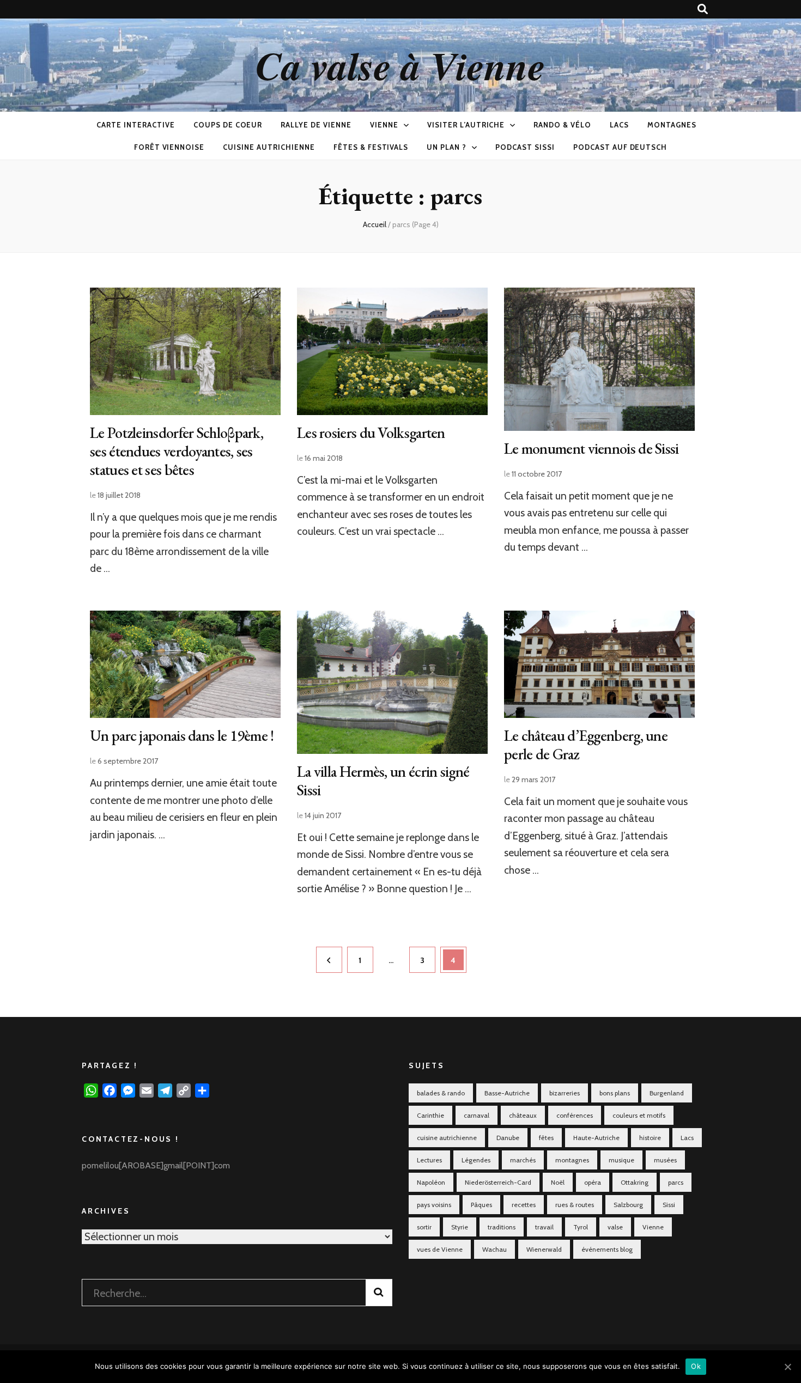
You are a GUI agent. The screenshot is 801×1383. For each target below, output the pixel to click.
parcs (675, 1182)
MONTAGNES (671, 124)
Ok (696, 1366)
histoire (650, 1138)
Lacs (687, 1138)
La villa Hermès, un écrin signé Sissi (383, 780)
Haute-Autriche (596, 1138)
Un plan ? (446, 147)
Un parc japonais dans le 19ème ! (182, 735)
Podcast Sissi (525, 147)
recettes (524, 1205)
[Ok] (787, 1366)
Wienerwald (544, 1249)
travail (544, 1227)
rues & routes (574, 1205)
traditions (501, 1227)
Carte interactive (135, 124)
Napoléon (431, 1182)
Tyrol (580, 1227)
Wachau (494, 1249)
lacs (619, 124)
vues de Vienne (440, 1249)
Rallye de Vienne (316, 124)
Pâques (481, 1205)
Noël (558, 1182)
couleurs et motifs (638, 1115)
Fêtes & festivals (371, 147)
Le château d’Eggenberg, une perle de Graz (586, 745)
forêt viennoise (169, 147)
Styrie (459, 1227)
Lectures (429, 1160)
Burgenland (667, 1093)
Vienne (384, 124)
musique (621, 1160)
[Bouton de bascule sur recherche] (702, 9)
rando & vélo (562, 124)
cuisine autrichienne (269, 147)
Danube (507, 1138)
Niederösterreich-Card (498, 1182)
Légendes (476, 1160)
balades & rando (441, 1093)
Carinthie (430, 1115)
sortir (424, 1227)
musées (665, 1160)
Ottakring (634, 1182)
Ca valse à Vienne (400, 65)
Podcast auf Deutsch (620, 147)
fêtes (546, 1138)
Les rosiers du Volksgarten (371, 432)
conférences (574, 1115)
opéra (592, 1182)
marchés (523, 1160)
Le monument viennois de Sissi (591, 448)
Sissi (669, 1205)
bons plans (614, 1093)
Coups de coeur (228, 124)
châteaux (523, 1115)
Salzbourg (628, 1205)
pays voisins (434, 1205)
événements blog (607, 1249)
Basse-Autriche (507, 1093)
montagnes (572, 1160)
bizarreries (564, 1093)
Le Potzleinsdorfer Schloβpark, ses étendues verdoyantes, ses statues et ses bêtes (176, 451)
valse (615, 1227)
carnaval (476, 1115)
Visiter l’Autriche (466, 124)
